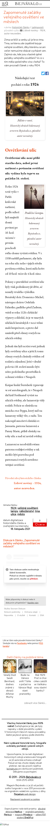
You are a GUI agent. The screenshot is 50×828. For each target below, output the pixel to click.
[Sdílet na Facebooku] (47, 74)
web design (25, 793)
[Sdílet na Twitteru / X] (43, 74)
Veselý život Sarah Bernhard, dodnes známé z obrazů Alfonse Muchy (9, 685)
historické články (20, 27)
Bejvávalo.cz (33, 777)
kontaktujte (12, 768)
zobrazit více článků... (35, 702)
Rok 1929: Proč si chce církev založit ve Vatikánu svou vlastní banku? (40, 682)
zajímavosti (37, 27)
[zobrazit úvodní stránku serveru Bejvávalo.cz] (28, 5)
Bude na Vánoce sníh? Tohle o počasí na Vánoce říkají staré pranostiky (25, 684)
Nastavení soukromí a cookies (25, 799)
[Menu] (5, 4)
